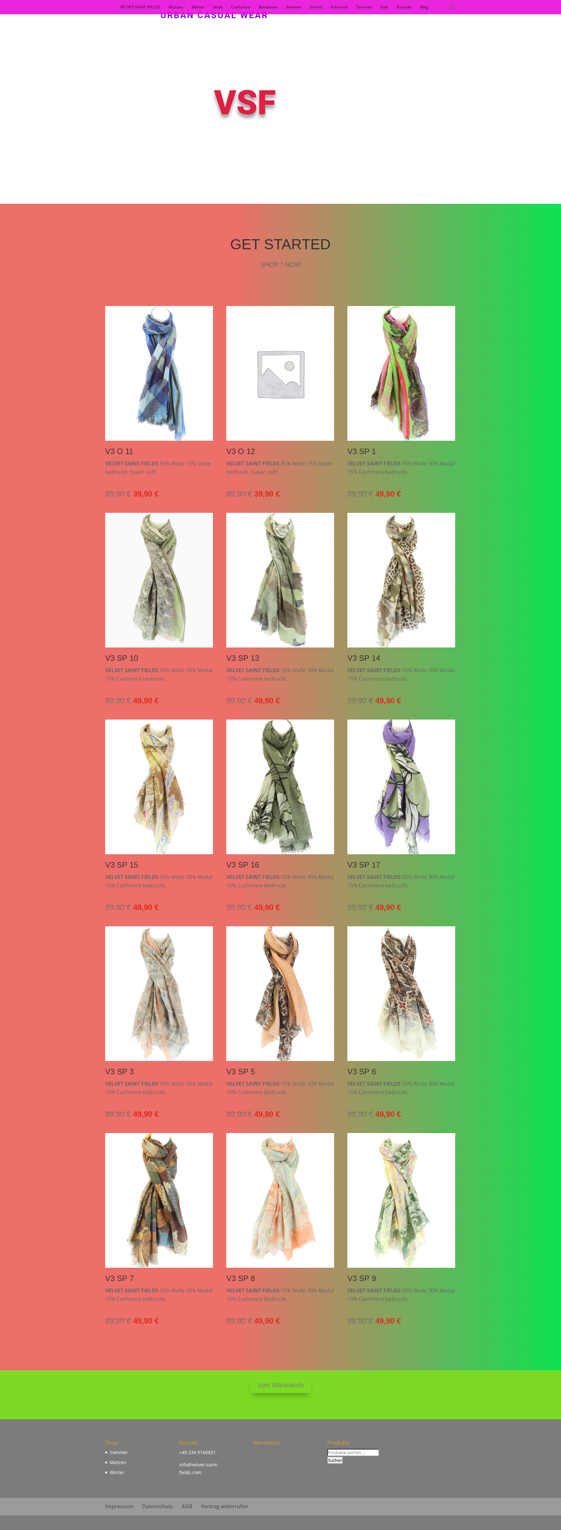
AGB (187, 1506)
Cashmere (240, 7)
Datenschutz (157, 1506)
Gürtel (316, 7)
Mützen (175, 7)
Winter (198, 7)
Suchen (335, 1460)
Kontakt (404, 7)
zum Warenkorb (281, 1384)
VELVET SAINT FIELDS (140, 7)
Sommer (294, 7)
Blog (424, 7)
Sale (384, 7)
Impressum (119, 1506)
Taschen (364, 7)
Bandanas (268, 7)
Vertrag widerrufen (224, 1506)
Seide (218, 7)
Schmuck (339, 7)
